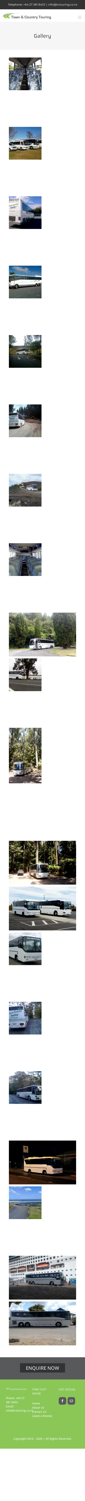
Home (36, 1403)
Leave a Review (42, 1416)
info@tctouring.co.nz (62, 4)
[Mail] (71, 1401)
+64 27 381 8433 (34, 4)
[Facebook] (62, 1401)
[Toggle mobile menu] (80, 17)
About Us (38, 1407)
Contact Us (39, 1412)
